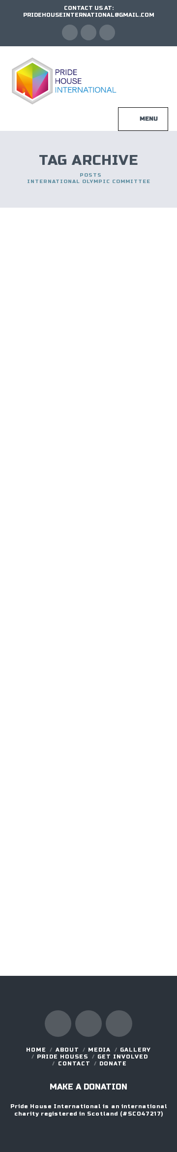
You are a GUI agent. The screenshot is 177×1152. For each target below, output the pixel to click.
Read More (108, 435)
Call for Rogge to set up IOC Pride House (84, 758)
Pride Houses (62, 1057)
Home (36, 1050)
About (67, 1050)
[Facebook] (70, 32)
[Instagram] (107, 32)
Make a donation (88, 1086)
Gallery (135, 1050)
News (32, 289)
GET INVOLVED (122, 1057)
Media (99, 1050)
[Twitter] (88, 32)
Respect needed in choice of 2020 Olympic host (83, 496)
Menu (149, 118)
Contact (74, 1063)
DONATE (113, 1063)
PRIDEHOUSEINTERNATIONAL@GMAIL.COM (88, 15)
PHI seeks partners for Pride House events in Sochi (87, 250)
